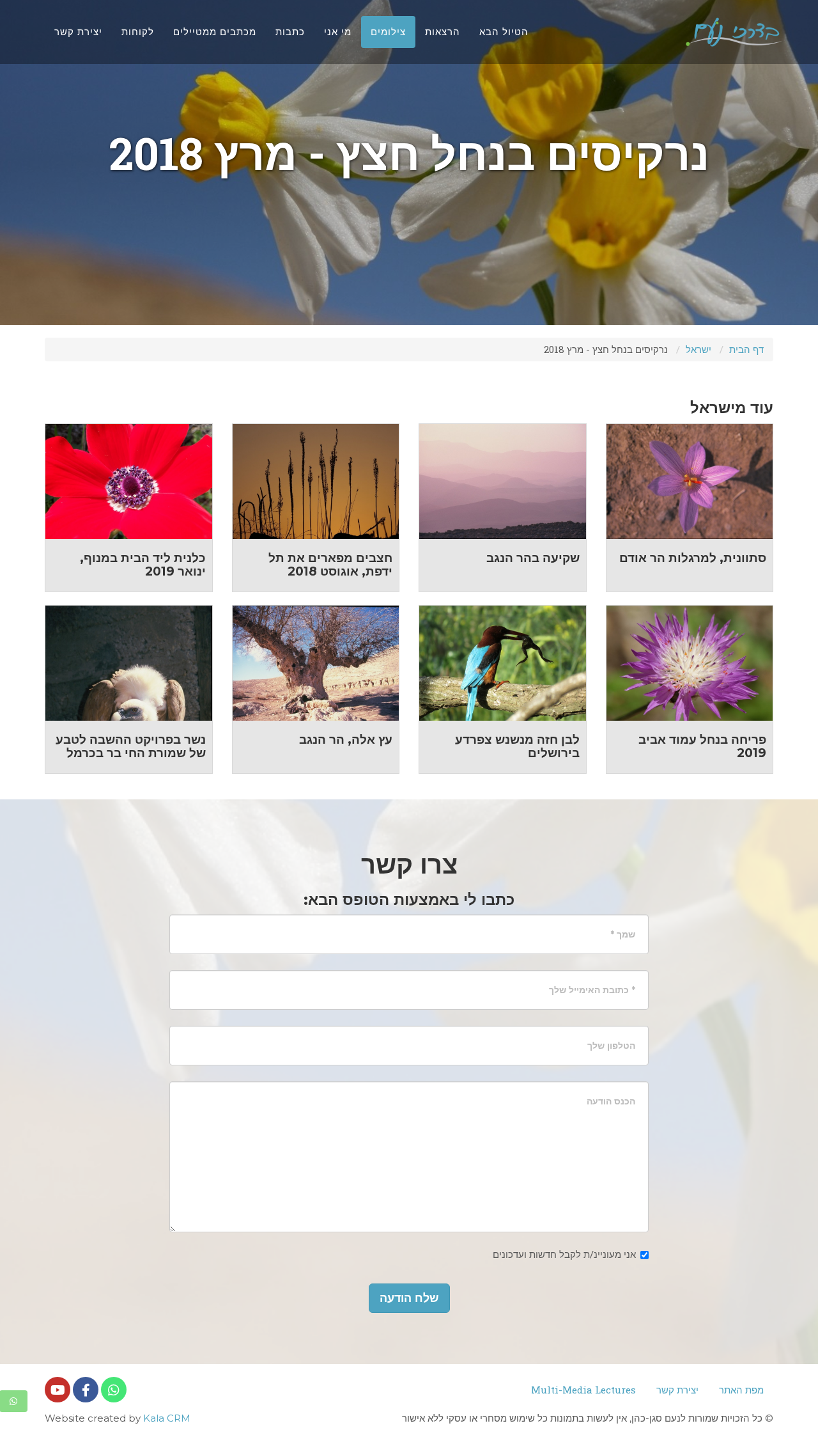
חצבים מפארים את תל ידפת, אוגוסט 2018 (330, 565)
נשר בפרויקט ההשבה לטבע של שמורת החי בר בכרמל (131, 746)
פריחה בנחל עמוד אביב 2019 (702, 746)
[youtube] (57, 1389)
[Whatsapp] (114, 1389)
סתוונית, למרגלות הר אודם (692, 558)
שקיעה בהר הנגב (533, 558)
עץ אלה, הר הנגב (345, 739)
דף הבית (746, 349)
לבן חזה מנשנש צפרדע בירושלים (517, 746)
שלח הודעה (409, 1298)
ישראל (698, 349)
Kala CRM (166, 1418)
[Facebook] (85, 1389)
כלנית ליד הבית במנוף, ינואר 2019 (143, 565)
